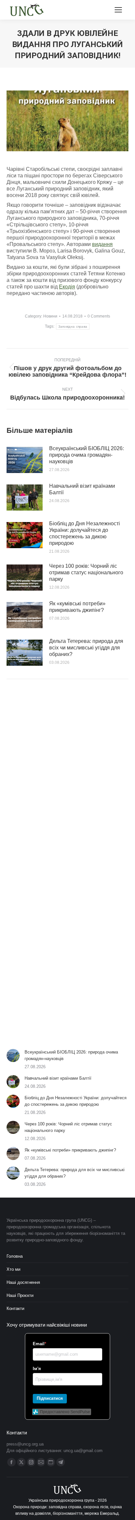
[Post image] (25, 460)
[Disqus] (67, 777)
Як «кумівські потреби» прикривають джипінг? (77, 607)
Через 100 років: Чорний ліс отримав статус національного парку (86, 572)
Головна (15, 1256)
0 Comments (98, 316)
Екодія (67, 286)
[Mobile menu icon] (118, 10)
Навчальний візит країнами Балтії (82, 489)
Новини (50, 316)
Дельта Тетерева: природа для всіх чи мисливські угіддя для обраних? (86, 647)
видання (102, 244)
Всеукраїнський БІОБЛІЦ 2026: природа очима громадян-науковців (86, 455)
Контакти (15, 1308)
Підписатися (50, 1398)
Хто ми (13, 1269)
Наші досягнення (23, 1282)
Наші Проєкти (20, 1295)
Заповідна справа (72, 326)
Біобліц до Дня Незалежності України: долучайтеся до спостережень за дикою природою (84, 533)
